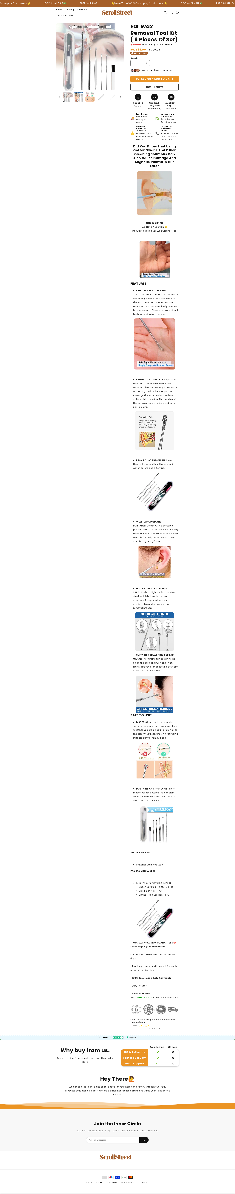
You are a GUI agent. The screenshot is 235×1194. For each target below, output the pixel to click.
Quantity (135, 58)
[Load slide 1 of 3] (152, 1029)
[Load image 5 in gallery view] (112, 97)
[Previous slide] (149, 1029)
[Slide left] (59, 97)
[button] (165, 13)
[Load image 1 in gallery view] (68, 97)
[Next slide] (159, 1029)
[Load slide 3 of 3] (157, 1029)
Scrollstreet (97, 1182)
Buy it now (154, 87)
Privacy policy (111, 1182)
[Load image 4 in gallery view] (101, 97)
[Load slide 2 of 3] (154, 1029)
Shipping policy (143, 1182)
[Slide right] (121, 97)
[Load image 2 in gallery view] (79, 97)
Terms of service (127, 1182)
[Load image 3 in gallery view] (90, 97)
